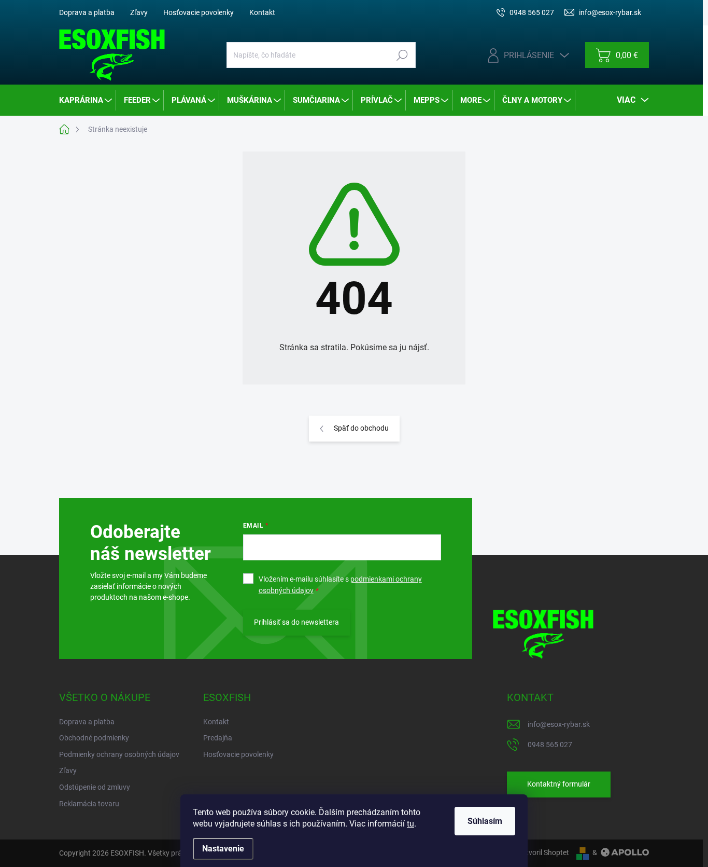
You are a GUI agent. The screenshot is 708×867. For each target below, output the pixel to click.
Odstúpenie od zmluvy (94, 787)
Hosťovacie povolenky (198, 12)
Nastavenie (223, 849)
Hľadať (402, 55)
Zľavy (139, 12)
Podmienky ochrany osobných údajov (119, 754)
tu (410, 824)
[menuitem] (86, 100)
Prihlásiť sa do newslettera (296, 622)
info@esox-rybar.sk (559, 724)
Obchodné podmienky (94, 738)
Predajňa (217, 738)
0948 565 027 (550, 744)
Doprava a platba (87, 12)
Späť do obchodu (361, 428)
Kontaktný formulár (558, 784)
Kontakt (262, 12)
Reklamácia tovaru (89, 804)
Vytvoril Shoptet (543, 852)
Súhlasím (485, 821)
